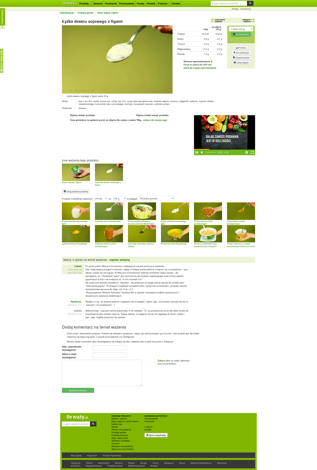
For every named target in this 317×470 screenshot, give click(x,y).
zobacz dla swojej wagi (155, 120)
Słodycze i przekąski (120, 440)
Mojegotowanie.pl (94, 465)
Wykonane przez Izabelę (122, 449)
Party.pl (131, 462)
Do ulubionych (242, 52)
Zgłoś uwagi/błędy (157, 435)
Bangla (143, 462)
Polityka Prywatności (112, 455)
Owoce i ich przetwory (121, 429)
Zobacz (161, 360)
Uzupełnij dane (242, 57)
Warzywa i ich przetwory (122, 446)
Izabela (78, 266)
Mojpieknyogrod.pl (136, 465)
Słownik (151, 3)
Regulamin (92, 455)
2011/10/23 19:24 (75, 272)
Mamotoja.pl (103, 462)
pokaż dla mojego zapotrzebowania (200, 67)
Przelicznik (111, 3)
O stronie (163, 3)
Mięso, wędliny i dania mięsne (125, 421)
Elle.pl (182, 462)
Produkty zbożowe (119, 435)
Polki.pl (89, 462)
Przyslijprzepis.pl (115, 465)
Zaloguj (235, 8)
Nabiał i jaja (116, 424)
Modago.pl (169, 462)
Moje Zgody (76, 455)
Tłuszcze (115, 443)
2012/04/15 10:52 (75, 314)
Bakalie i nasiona (119, 418)
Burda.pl (154, 465)
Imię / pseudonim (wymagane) (71, 348)
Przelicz (242, 47)
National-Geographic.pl (201, 462)
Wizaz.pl (119, 462)
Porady (140, 3)
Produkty (84, 3)
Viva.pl (155, 462)
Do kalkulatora (242, 34)
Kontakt (176, 3)
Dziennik (98, 3)
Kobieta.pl (75, 465)
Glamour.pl (222, 462)
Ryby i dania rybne (119, 438)
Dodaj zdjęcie (242, 62)
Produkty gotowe (118, 432)
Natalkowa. (76, 301)
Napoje (114, 426)
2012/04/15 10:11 (75, 305)
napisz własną (119, 260)
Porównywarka (126, 3)
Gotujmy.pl (75, 462)
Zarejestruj (245, 8)
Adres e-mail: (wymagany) (69, 355)
